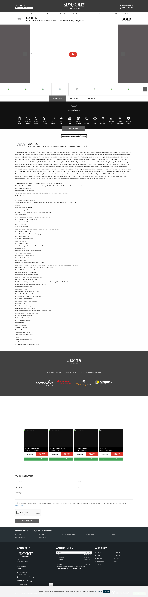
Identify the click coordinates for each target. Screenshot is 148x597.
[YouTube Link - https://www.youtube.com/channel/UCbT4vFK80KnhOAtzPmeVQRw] (31, 580)
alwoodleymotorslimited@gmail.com (30, 577)
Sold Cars (76, 14)
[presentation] (21, 448)
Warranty (62, 14)
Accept (106, 591)
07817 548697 (127, 8)
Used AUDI (18, 535)
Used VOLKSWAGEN (20, 537)
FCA (116, 14)
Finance (49, 14)
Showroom (34, 14)
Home (21, 14)
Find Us (127, 14)
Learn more (98, 591)
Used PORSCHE (90, 535)
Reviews (89, 14)
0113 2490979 (127, 5)
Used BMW (42, 535)
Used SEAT (112, 535)
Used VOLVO (42, 537)
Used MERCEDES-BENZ (68, 535)
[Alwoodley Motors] (25, 556)
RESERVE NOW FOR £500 (36, 459)
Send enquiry (27, 521)
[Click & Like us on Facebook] (27, 580)
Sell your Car (103, 14)
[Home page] (74, 6)
